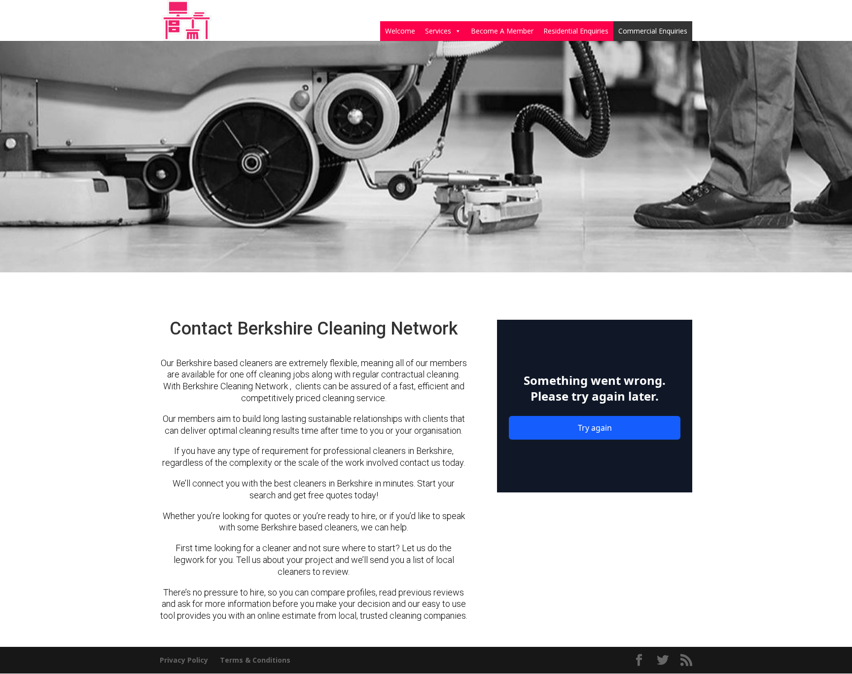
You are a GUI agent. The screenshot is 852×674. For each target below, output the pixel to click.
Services (438, 31)
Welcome (400, 31)
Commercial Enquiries (652, 31)
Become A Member (502, 31)
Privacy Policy (184, 660)
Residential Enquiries (575, 31)
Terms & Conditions (255, 660)
